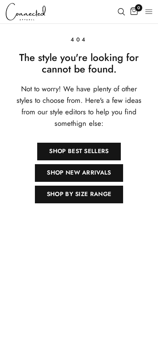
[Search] (121, 11)
